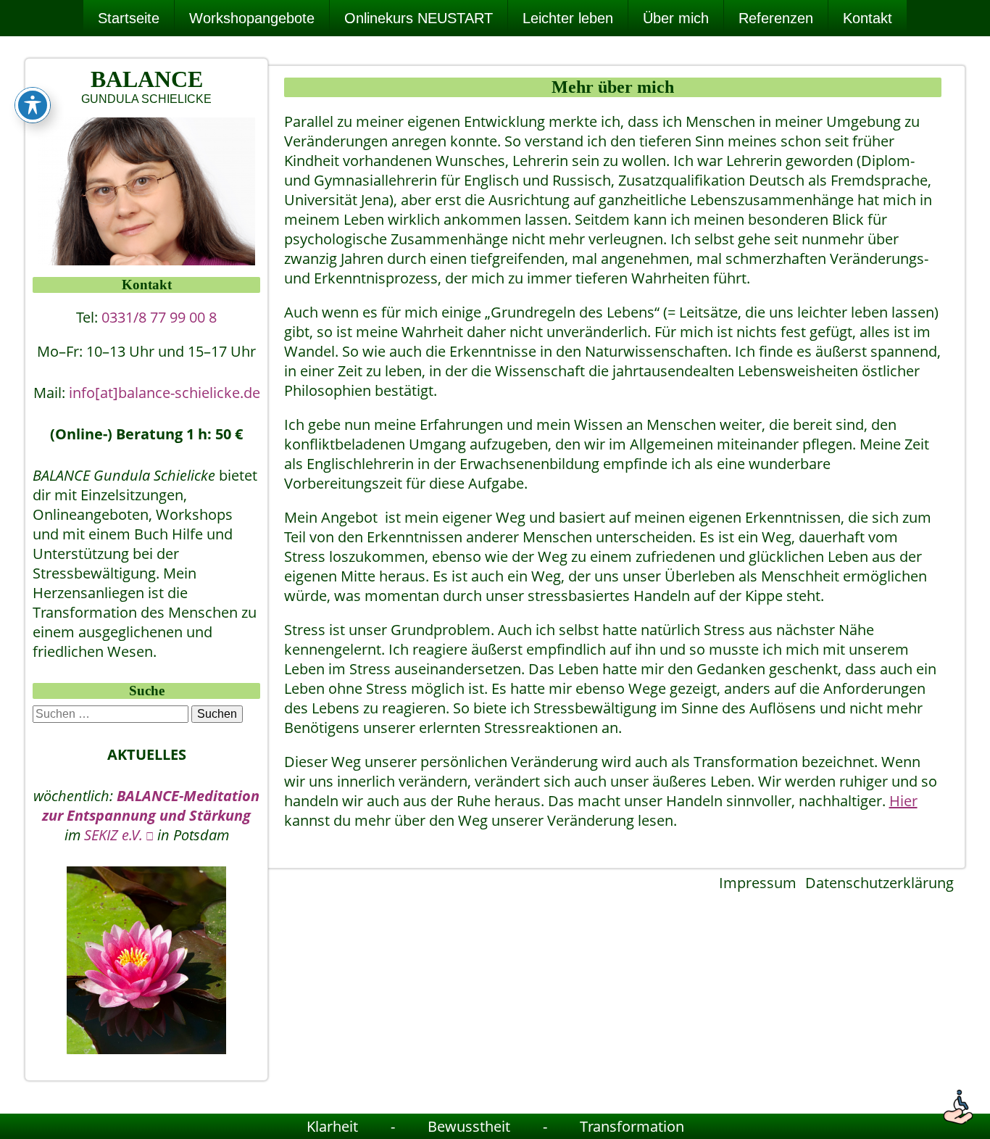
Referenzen (776, 18)
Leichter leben (568, 18)
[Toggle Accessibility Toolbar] (32, 105)
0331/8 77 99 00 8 (159, 317)
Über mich (676, 18)
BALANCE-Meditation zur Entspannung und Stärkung (150, 805)
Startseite (128, 18)
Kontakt (867, 18)
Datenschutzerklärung (879, 882)
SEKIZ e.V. (113, 835)
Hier (903, 801)
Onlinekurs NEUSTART (418, 18)
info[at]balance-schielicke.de (164, 392)
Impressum (757, 882)
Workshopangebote (252, 18)
